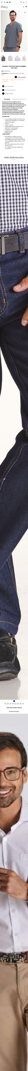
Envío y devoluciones (9, 86)
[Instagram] (4, 2)
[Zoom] (25, 12)
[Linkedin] (10, 2)
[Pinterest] (7, 2)
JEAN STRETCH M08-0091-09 (14, 707)
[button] (26, 6)
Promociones (16, 73)
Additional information (19, 99)
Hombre (10, 73)
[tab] (7, 99)
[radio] (14, 701)
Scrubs (22, 73)
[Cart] (23, 6)
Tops (2, 75)
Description (7, 99)
